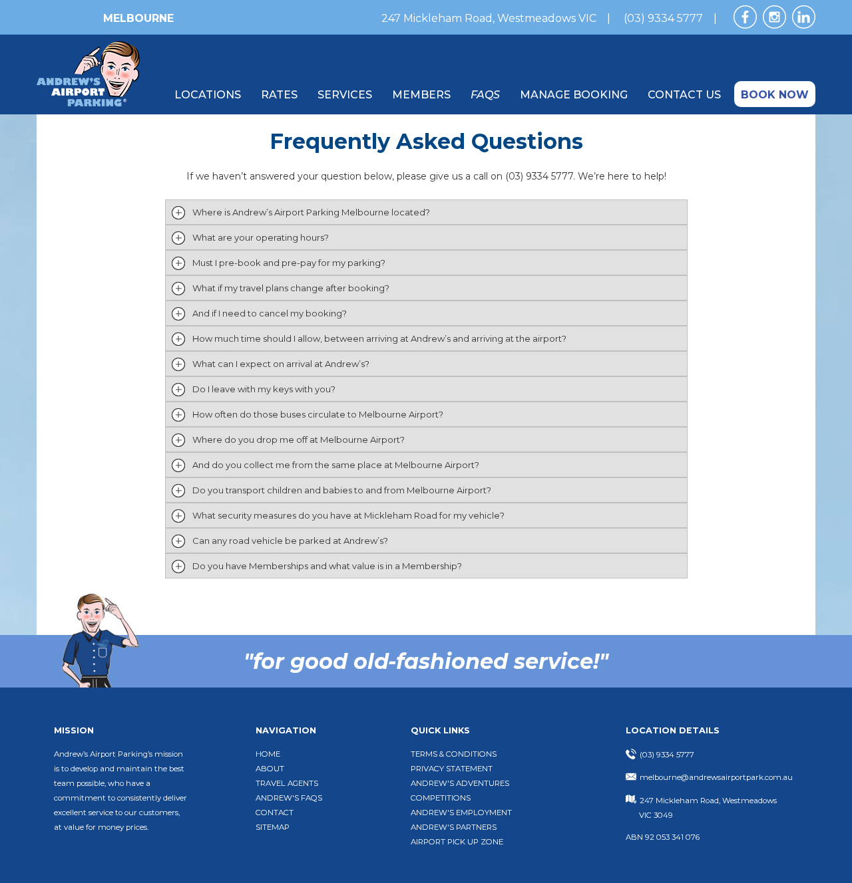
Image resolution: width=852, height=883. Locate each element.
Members (421, 94)
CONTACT (275, 812)
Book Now (775, 94)
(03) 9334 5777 (663, 18)
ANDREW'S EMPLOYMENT (461, 812)
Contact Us (684, 94)
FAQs (485, 94)
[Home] (88, 102)
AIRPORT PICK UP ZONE (457, 841)
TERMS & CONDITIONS (454, 754)
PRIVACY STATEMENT (452, 768)
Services (345, 94)
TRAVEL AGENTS (287, 783)
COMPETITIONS (441, 798)
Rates (279, 94)
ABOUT (270, 768)
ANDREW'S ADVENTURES (460, 783)
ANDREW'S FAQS (289, 798)
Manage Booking (574, 94)
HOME (268, 754)
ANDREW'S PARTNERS (454, 827)
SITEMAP (273, 827)
